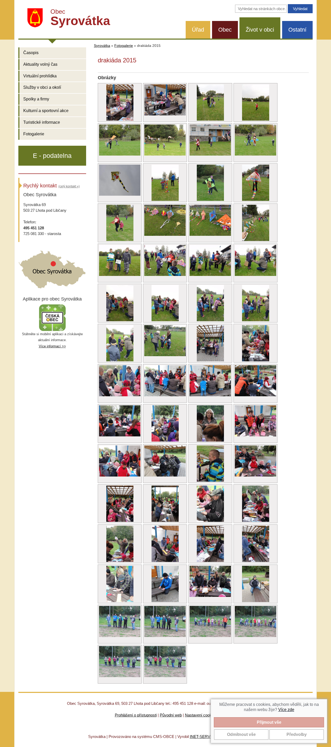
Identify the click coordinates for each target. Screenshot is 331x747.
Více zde (286, 709)
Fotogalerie (33, 134)
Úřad (198, 29)
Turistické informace (41, 122)
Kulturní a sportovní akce (46, 110)
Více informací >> (52, 346)
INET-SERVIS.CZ (205, 736)
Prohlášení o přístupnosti (136, 715)
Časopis (31, 52)
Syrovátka (102, 46)
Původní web (171, 715)
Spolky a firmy (36, 99)
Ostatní (297, 29)
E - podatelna (52, 155)
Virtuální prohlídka (40, 76)
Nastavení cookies (200, 715)
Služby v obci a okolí (42, 87)
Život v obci (260, 29)
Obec (225, 29)
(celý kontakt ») (69, 186)
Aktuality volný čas (40, 64)
